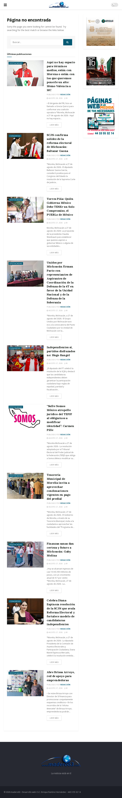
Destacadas (16, 63)
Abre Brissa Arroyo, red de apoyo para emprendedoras (61, 676)
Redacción (65, 94)
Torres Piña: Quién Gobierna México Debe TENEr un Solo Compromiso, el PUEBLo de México (61, 207)
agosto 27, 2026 (55, 159)
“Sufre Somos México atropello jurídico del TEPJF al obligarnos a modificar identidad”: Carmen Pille (60, 418)
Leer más (54, 125)
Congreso (15, 136)
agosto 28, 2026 (55, 98)
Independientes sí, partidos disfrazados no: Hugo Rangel (61, 351)
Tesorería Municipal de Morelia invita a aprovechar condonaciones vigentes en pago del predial (58, 486)
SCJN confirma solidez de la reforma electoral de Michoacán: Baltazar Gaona (59, 143)
